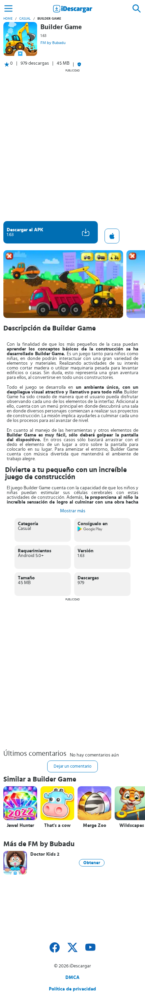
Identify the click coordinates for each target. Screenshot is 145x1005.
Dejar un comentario (72, 766)
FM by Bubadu (52, 43)
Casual (25, 18)
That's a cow (57, 825)
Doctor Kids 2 (44, 854)
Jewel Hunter (20, 825)
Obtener (91, 862)
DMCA (72, 977)
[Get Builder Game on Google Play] (90, 530)
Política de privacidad (72, 989)
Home (7, 18)
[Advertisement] (72, 145)
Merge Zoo (94, 825)
